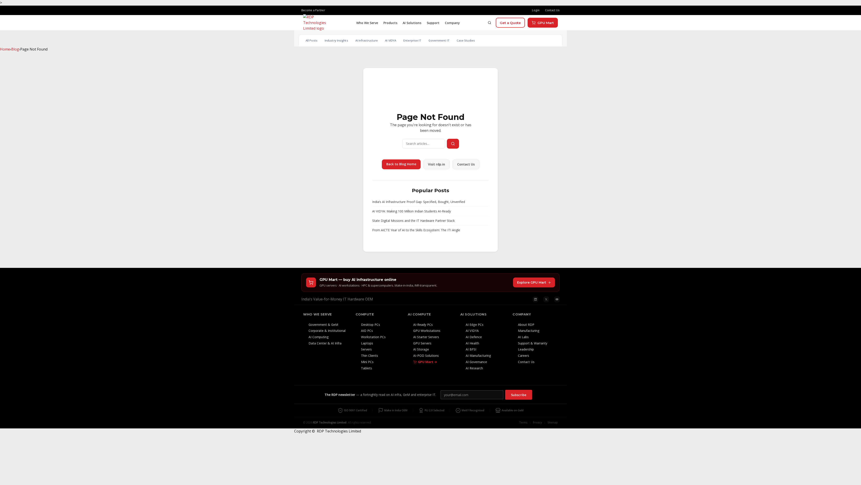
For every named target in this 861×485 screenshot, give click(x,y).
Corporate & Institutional (327, 330)
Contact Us (552, 10)
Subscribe (518, 395)
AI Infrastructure (366, 40)
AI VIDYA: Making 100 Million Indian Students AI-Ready (411, 211)
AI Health (472, 343)
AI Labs (523, 337)
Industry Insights (336, 40)
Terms (523, 422)
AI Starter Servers (426, 337)
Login (535, 10)
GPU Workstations (426, 330)
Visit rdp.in (436, 164)
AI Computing (319, 337)
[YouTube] (557, 299)
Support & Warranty (532, 343)
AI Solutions (412, 23)
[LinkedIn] (535, 299)
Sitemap (553, 422)
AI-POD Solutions (426, 355)
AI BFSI (471, 349)
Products (390, 23)
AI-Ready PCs (423, 324)
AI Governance (476, 362)
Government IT (438, 40)
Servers (366, 349)
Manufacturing (528, 330)
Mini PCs (367, 362)
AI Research (474, 368)
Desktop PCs (370, 324)
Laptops (367, 343)
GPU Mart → (427, 362)
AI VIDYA (390, 40)
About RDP (526, 324)
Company (452, 23)
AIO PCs (367, 330)
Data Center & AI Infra (325, 343)
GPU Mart (545, 23)
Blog (15, 49)
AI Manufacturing (478, 355)
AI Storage (421, 349)
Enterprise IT (412, 40)
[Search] (489, 23)
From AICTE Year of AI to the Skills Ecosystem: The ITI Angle (416, 230)
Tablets (366, 368)
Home (5, 49)
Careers (523, 355)
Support (433, 23)
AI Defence (474, 337)
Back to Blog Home (401, 164)
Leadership (526, 349)
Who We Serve (367, 23)
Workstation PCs (373, 337)
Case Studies (466, 40)
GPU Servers (422, 343)
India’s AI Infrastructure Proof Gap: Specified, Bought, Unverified (418, 202)
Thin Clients (369, 355)
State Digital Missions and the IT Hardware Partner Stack (413, 220)
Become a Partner (313, 10)
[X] (546, 299)
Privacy (537, 422)
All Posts (311, 40)
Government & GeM (323, 324)
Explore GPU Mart (531, 282)
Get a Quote (510, 23)
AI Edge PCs (474, 324)
